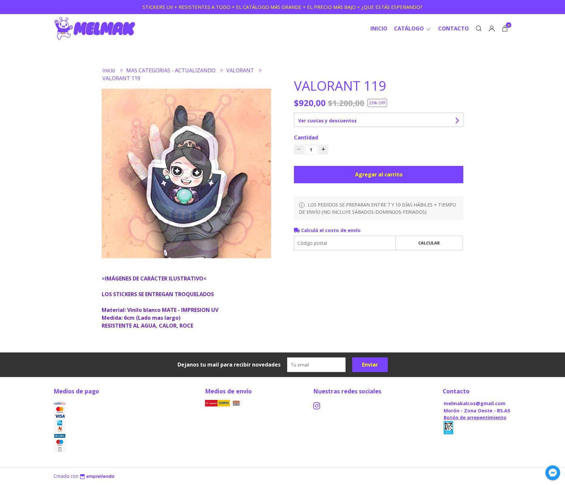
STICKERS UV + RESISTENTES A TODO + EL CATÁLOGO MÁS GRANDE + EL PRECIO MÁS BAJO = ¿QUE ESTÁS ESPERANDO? (282, 7)
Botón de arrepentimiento (475, 417)
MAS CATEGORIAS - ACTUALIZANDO (171, 70)
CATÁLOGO (409, 28)
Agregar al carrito (378, 174)
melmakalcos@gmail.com (474, 403)
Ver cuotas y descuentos (327, 120)
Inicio (378, 28)
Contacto (453, 28)
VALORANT (240, 70)
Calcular (429, 243)
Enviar (370, 364)
